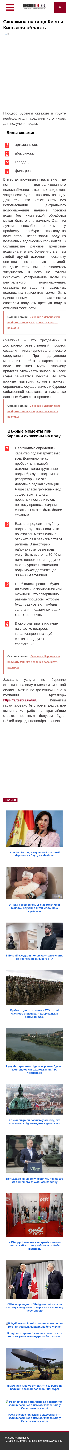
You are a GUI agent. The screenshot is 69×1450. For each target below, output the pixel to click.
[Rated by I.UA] (57, 1443)
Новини (10, 800)
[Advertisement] (34, 74)
